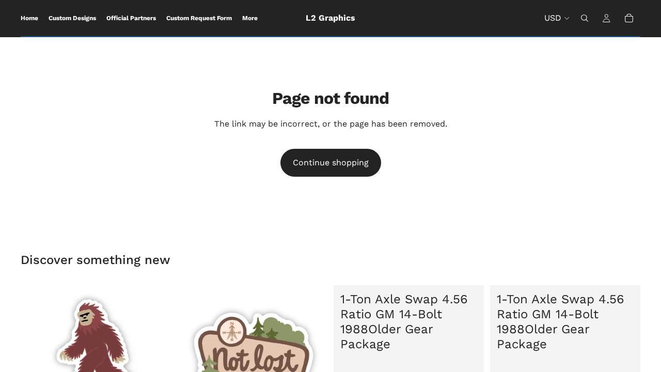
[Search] (584, 18)
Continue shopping (331, 162)
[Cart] (629, 18)
